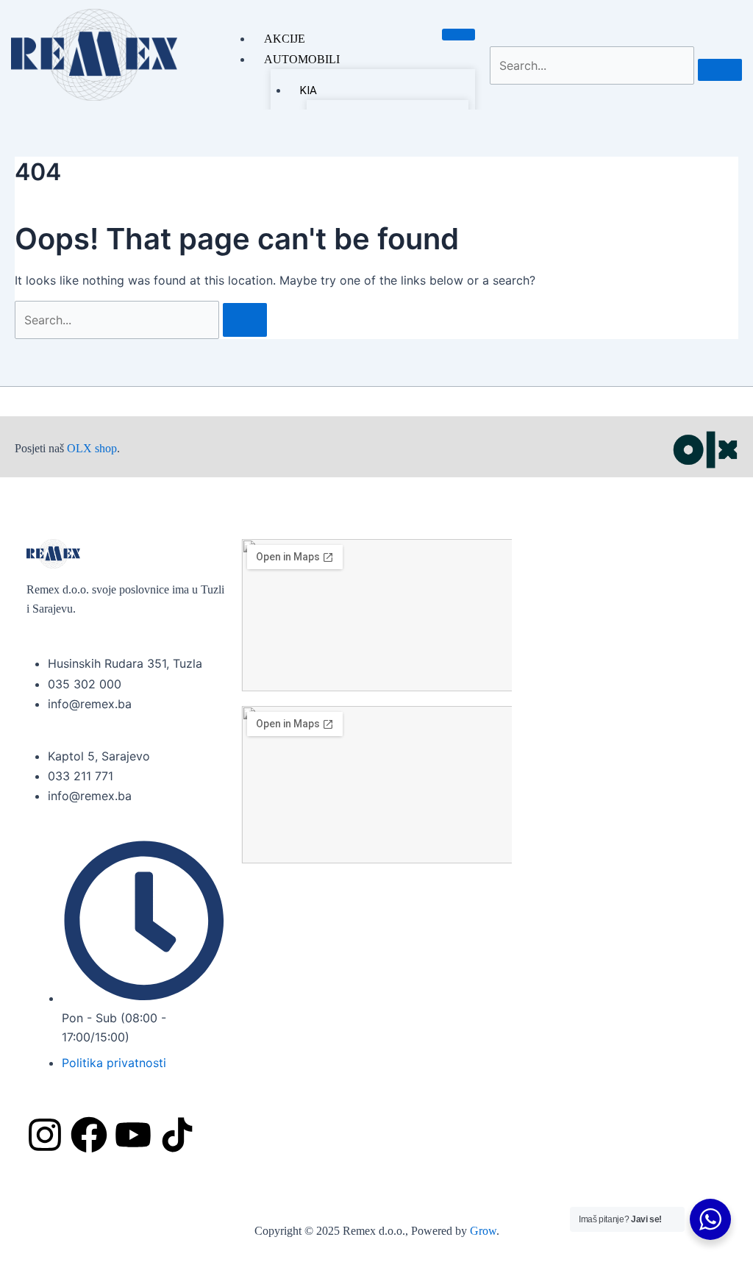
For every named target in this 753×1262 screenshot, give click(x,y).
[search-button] (720, 70)
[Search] (245, 320)
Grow (483, 1230)
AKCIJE (284, 38)
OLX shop (92, 448)
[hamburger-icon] (458, 34)
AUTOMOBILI (302, 59)
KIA (308, 90)
